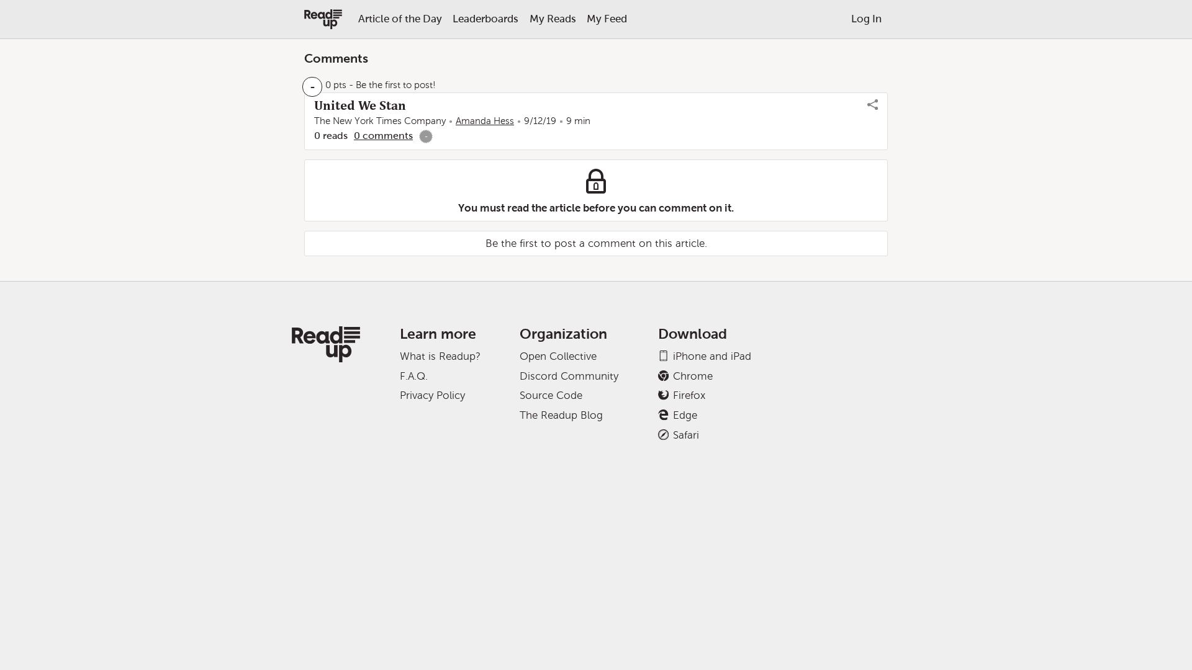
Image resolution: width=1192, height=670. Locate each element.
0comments (383, 135)
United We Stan (360, 105)
